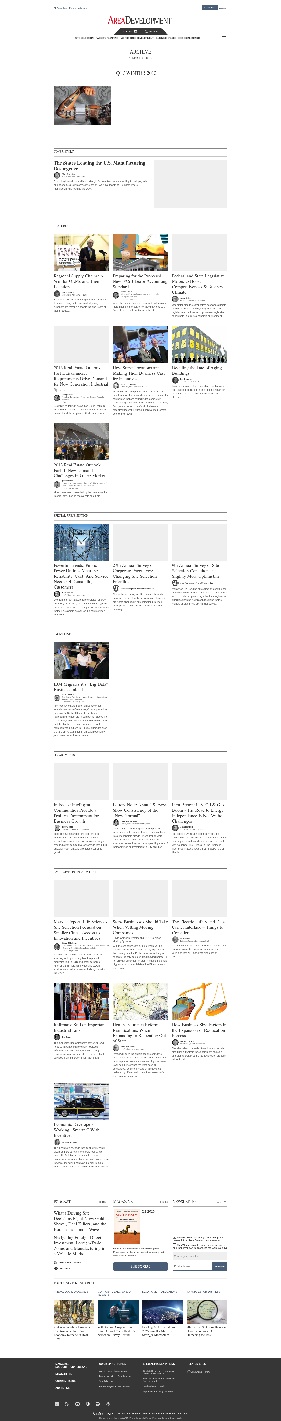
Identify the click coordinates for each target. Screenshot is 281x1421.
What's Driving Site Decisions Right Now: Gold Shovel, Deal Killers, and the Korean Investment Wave (80, 1221)
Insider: (198, 1239)
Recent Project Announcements (115, 1386)
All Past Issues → (140, 57)
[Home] (78, 1404)
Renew (222, 8)
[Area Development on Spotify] (98, 1404)
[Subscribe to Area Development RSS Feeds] (68, 1404)
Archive (222, 1202)
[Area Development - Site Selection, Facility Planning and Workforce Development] (140, 20)
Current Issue (65, 1380)
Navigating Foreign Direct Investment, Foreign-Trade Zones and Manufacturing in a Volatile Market (79, 1245)
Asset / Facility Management (113, 1371)
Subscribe (209, 7)
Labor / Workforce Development (115, 1376)
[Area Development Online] (104, 1413)
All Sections (224, 38)
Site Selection (106, 1381)
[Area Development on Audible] (108, 1404)
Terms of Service (169, 1418)
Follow (128, 31)
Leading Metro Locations (155, 1386)
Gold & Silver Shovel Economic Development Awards (158, 1372)
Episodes (103, 1202)
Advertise (83, 8)
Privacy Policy (151, 1418)
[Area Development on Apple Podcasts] (88, 1404)
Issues (164, 1202)
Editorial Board (189, 38)
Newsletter (63, 1373)
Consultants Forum (66, 8)
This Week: (200, 1246)
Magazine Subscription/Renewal (71, 1365)
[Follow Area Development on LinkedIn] (57, 1404)
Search (153, 31)
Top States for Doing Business (158, 1391)
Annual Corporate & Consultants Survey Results (159, 1379)
